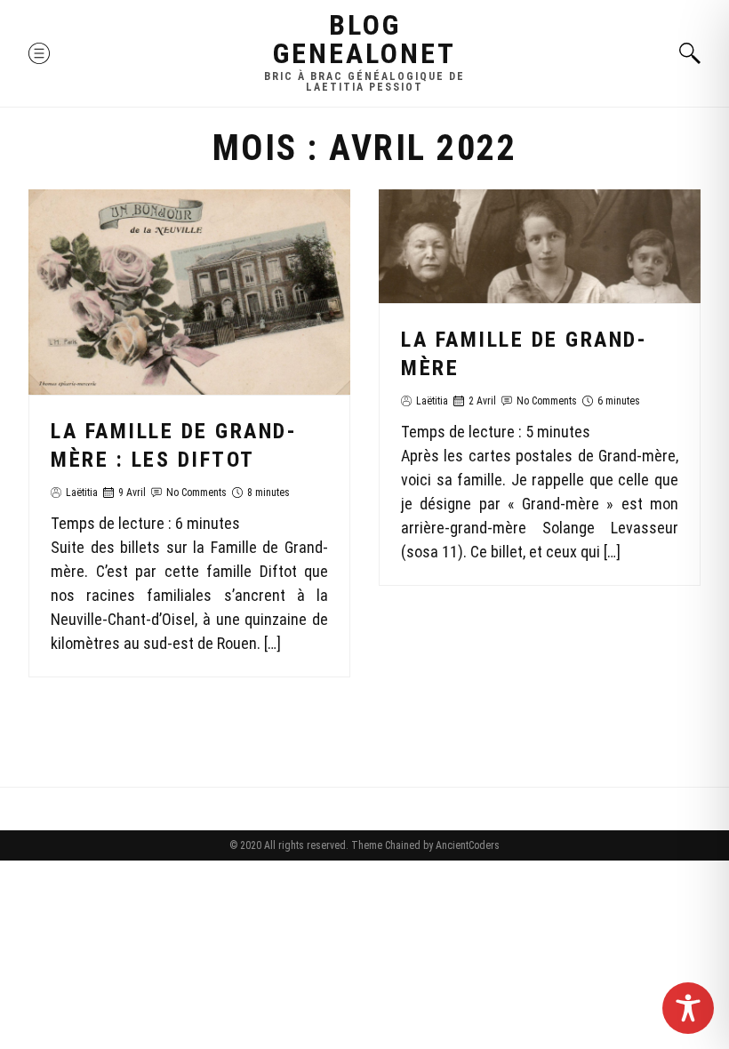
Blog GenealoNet (364, 39)
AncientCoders (466, 845)
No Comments (196, 492)
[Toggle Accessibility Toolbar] (688, 1008)
